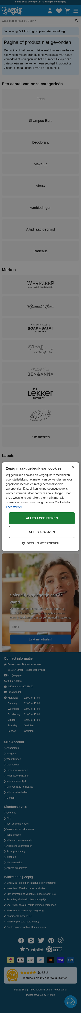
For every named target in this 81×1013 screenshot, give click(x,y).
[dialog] (40, 506)
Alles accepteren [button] (42, 518)
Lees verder (14, 506)
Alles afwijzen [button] (42, 532)
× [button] (72, 466)
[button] (40, 543)
